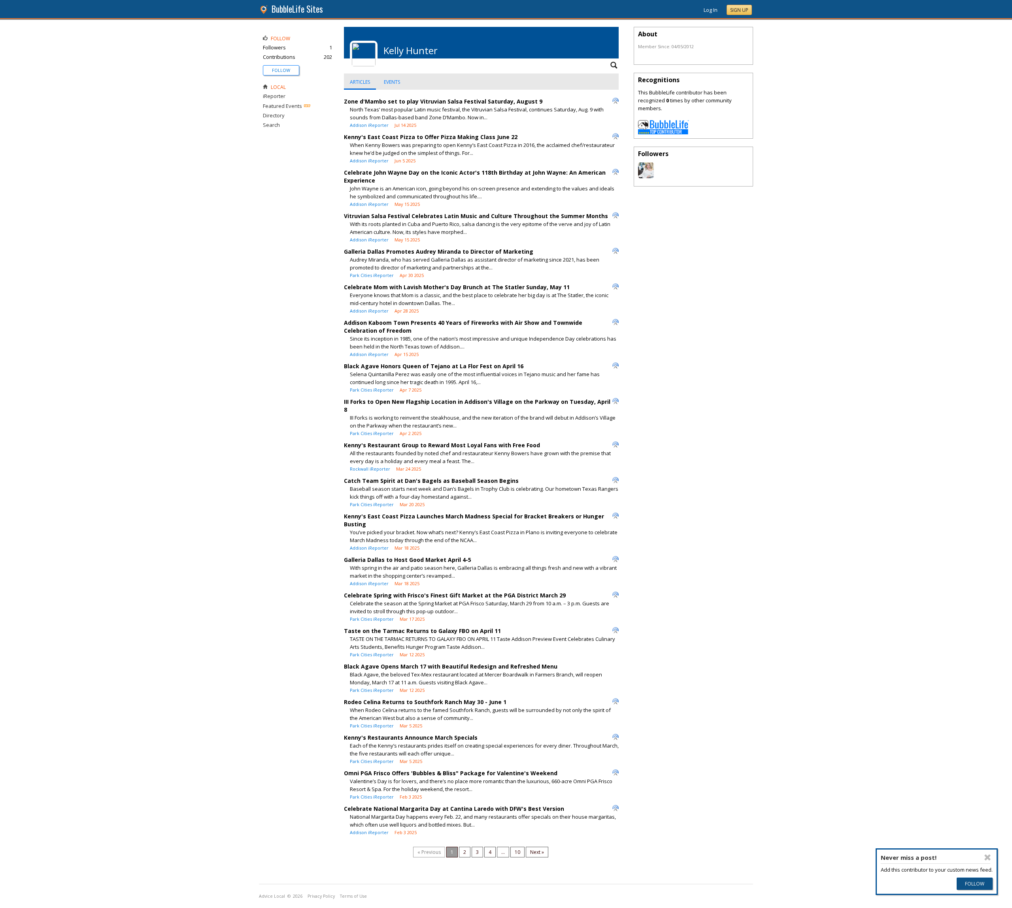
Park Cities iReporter (372, 275)
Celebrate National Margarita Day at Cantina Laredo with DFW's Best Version (454, 808)
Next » (537, 852)
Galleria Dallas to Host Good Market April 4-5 (407, 559)
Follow (281, 70)
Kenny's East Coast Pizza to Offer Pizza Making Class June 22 (430, 137)
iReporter (274, 96)
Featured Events (282, 105)
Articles (360, 82)
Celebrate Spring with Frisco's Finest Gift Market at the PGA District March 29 (455, 595)
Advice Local (272, 896)
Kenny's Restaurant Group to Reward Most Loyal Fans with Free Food (442, 445)
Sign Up (739, 10)
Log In (710, 9)
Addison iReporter (369, 125)
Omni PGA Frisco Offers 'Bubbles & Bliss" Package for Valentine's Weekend (450, 773)
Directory (274, 115)
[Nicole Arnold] (646, 176)
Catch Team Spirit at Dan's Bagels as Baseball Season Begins (431, 480)
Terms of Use (353, 896)
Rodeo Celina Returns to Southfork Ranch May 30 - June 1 (425, 702)
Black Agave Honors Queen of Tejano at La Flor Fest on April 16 (433, 366)
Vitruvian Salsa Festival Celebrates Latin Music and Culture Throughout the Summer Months (476, 216)
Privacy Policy (321, 896)
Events (392, 82)
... (503, 852)
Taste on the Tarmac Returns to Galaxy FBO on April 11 (422, 631)
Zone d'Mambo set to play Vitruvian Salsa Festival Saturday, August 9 (443, 101)
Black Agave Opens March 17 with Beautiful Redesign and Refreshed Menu (450, 666)
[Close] (987, 857)
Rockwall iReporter (370, 469)
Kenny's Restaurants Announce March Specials (411, 737)
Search (271, 124)
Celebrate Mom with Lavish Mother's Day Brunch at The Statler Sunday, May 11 (457, 287)
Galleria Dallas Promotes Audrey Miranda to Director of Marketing (438, 251)
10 (517, 852)
